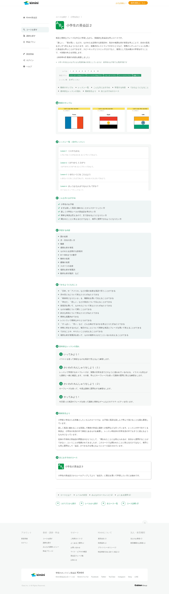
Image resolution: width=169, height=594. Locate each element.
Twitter (103, 577)
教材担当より (90, 91)
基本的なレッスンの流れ (70, 91)
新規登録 (24, 538)
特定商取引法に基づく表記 (107, 552)
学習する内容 (120, 87)
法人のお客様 (135, 538)
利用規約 (101, 543)
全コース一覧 (112, 503)
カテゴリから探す (68, 503)
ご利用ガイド (75, 538)
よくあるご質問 (76, 543)
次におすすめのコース (110, 91)
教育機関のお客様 (136, 543)
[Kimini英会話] (31, 2)
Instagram (121, 577)
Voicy (130, 577)
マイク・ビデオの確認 (79, 551)
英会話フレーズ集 (77, 555)
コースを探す (61, 17)
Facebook (94, 577)
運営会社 (101, 538)
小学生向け (75, 17)
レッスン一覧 (83, 87)
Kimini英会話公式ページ (64, 577)
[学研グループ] (141, 585)
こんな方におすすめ (101, 87)
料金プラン (47, 551)
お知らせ (74, 560)
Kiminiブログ (82, 577)
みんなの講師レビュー (51, 547)
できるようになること (139, 87)
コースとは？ (65, 495)
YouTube (112, 577)
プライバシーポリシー (106, 547)
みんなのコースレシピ (101, 495)
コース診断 (131, 503)
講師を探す (47, 542)
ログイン (24, 542)
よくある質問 (122, 495)
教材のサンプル (66, 87)
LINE (136, 577)
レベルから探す (91, 503)
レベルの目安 (81, 495)
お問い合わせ (75, 547)
